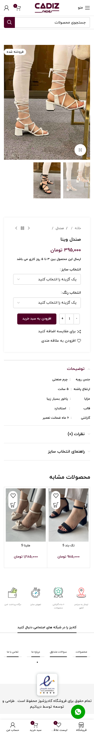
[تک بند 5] (69, 515)
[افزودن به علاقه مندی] (55, 495)
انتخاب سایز (71, 269)
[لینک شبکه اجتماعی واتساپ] (47, 641)
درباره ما (35, 652)
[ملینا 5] (26, 515)
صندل (59, 228)
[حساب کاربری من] (6, 8)
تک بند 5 (68, 545)
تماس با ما (13, 652)
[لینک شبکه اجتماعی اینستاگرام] (52, 641)
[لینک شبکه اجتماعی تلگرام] (41, 641)
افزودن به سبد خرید (36, 318)
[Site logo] (47, 7)
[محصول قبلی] (29, 228)
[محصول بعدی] (16, 228)
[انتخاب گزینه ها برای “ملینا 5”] (12, 504)
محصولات (81, 652)
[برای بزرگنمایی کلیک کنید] (80, 150)
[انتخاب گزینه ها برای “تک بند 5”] (55, 504)
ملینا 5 (25, 545)
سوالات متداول (58, 652)
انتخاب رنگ (71, 292)
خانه (77, 228)
